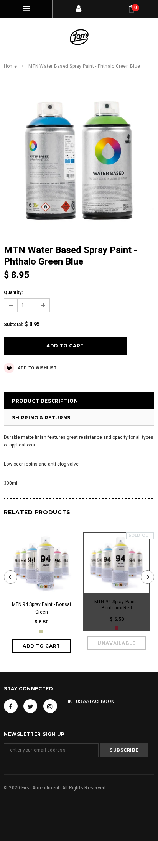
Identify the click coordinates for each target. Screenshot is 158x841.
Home (10, 66)
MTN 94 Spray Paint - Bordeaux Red (116, 604)
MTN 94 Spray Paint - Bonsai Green (41, 608)
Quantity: (13, 292)
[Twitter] (30, 706)
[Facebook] (11, 706)
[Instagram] (50, 706)
